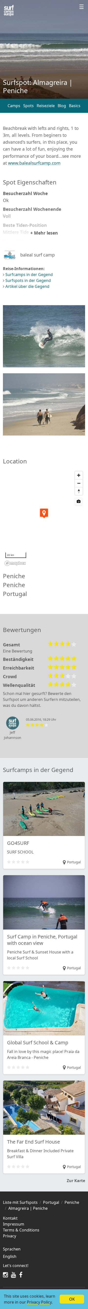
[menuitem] (44, 1256)
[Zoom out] (79, 483)
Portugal (51, 1202)
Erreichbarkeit (18, 668)
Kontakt (10, 1218)
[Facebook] (20, 1274)
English (9, 1256)
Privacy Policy (39, 1302)
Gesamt (11, 645)
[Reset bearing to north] (79, 491)
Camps (14, 105)
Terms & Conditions (21, 1230)
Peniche (72, 1202)
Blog (62, 105)
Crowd (10, 676)
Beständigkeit (18, 659)
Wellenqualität (19, 685)
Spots (28, 105)
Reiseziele (46, 105)
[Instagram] (5, 1274)
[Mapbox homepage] (15, 563)
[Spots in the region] (9, 10)
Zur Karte (76, 1180)
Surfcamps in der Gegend (29, 274)
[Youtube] (13, 1274)
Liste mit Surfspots (20, 1202)
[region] (44, 518)
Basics (74, 105)
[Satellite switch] (79, 501)
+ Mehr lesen (44, 233)
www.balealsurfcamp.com (34, 163)
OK (72, 1299)
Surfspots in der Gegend (28, 280)
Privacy (9, 1236)
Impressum (13, 1224)
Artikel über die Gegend (27, 286)
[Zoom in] (79, 475)
